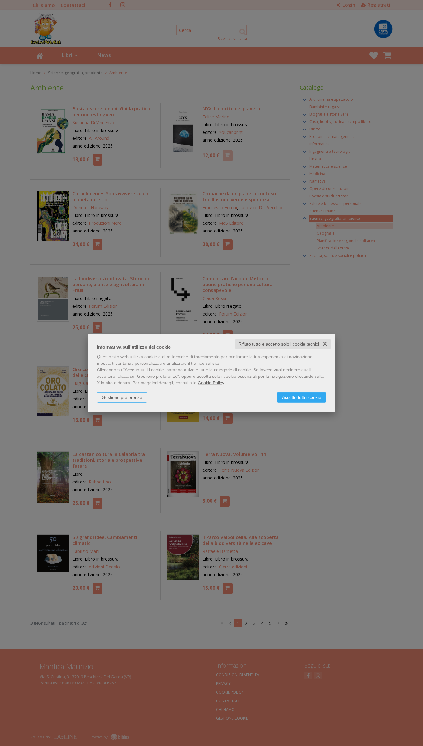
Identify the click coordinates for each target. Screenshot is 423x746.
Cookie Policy (211, 382)
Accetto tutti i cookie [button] (301, 397)
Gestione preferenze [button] (122, 397)
